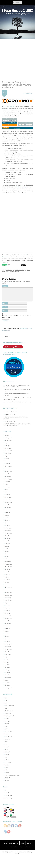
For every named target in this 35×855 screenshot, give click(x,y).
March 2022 (7, 525)
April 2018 (7, 639)
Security (7, 772)
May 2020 (7, 582)
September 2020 (9, 572)
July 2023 (7, 484)
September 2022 (8, 510)
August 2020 (7, 574)
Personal (7, 754)
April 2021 (7, 554)
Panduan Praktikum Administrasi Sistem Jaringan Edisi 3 (18, 402)
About (14, 421)
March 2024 (7, 463)
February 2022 (8, 528)
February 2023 (8, 497)
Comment (5, 286)
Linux (6, 741)
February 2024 (8, 466)
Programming (8, 762)
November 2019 (8, 595)
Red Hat (7, 770)
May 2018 (7, 636)
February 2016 (8, 688)
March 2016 (7, 685)
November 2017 (8, 652)
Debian (28, 270)
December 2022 (8, 502)
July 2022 (7, 515)
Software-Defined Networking (12, 775)
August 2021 (7, 543)
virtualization (8, 271)
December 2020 (8, 564)
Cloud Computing (9, 270)
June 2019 (7, 605)
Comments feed (8, 795)
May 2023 (7, 489)
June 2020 (7, 579)
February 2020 (8, 587)
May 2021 (7, 551)
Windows (7, 780)
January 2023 (8, 499)
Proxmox (12, 106)
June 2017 (7, 659)
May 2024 (7, 461)
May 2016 (7, 682)
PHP (6, 757)
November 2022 (8, 505)
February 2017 (8, 670)
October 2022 (8, 507)
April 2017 (7, 664)
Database (7, 723)
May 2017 (7, 662)
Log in (6, 790)
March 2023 (7, 494)
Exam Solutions (8, 731)
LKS (6, 744)
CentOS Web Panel (9, 705)
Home (5, 843)
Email (4, 307)
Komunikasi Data (9, 736)
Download (27, 847)
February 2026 (8, 438)
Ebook (15, 412)
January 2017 (8, 672)
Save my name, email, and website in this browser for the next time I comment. (16, 316)
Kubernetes (7, 739)
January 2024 (8, 469)
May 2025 (7, 445)
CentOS (6, 703)
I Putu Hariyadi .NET (17, 10)
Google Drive (5, 256)
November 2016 (8, 675)
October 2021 (8, 538)
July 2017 (7, 657)
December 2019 (8, 592)
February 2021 (8, 559)
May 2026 (7, 435)
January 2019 (8, 615)
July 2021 (7, 546)
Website (4, 310)
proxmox (3, 271)
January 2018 (8, 646)
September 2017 (8, 654)
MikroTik (7, 747)
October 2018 (8, 623)
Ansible (6, 698)
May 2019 (7, 608)
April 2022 (7, 523)
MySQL (6, 749)
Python (6, 767)
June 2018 (7, 634)
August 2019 (7, 603)
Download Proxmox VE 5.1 (20, 187)
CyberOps (7, 721)
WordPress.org (8, 798)
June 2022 (7, 517)
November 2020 (8, 566)
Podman (7, 759)
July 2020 (7, 577)
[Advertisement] (17, 58)
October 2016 (8, 677)
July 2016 (7, 680)
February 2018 (8, 644)
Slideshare (28, 255)
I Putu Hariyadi (28, 93)
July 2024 (7, 458)
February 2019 (8, 613)
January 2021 (8, 561)
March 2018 (7, 641)
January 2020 (8, 590)
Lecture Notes (13, 847)
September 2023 (8, 479)
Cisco (6, 708)
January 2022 (8, 530)
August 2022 (7, 512)
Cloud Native (8, 713)
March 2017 (7, 667)
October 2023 (8, 476)
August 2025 (7, 443)
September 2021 (8, 541)
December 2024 (8, 450)
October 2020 (8, 569)
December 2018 (8, 618)
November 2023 (8, 474)
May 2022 (7, 520)
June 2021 (7, 548)
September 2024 (9, 453)
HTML (6, 734)
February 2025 (8, 448)
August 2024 (7, 456)
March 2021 (7, 556)
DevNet (6, 726)
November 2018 (8, 621)
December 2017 (8, 649)
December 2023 (8, 471)
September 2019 (8, 600)
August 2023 (7, 481)
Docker (6, 728)
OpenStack (7, 752)
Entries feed (7, 793)
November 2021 (8, 536)
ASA (6, 700)
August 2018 (7, 628)
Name (4, 303)
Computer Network (16, 270)
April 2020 (7, 585)
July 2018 (7, 631)
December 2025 (8, 440)
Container (7, 718)
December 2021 (8, 533)
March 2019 (7, 610)
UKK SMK (7, 777)
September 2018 (8, 626)
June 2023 (7, 487)
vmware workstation (15, 271)
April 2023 (7, 492)
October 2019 (8, 597)
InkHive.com (13, 852)
